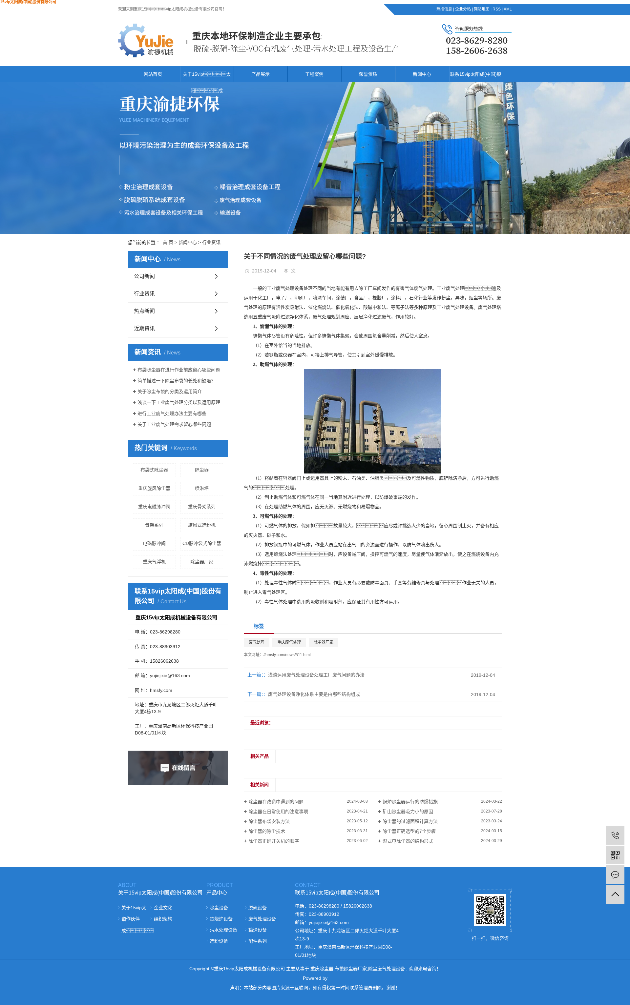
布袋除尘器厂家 (351, 968)
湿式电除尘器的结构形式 (408, 841)
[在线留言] (615, 874)
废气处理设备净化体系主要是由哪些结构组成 (314, 694)
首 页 (168, 242)
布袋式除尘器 (154, 469)
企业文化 (163, 907)
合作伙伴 (130, 918)
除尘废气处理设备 (386, 968)
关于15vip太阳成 (207, 82)
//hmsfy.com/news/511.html (287, 655)
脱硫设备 (257, 907)
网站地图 (482, 9)
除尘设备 (219, 907)
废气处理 (256, 642)
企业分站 (463, 9)
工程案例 (314, 74)
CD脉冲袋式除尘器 (201, 543)
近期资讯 (144, 328)
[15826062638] (615, 835)
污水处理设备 (223, 930)
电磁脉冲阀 (154, 543)
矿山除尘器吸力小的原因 (408, 811)
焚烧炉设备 (221, 918)
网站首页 (153, 74)
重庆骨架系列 (202, 506)
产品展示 (260, 74)
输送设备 (257, 930)
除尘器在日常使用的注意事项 (278, 811)
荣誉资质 (368, 74)
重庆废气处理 (289, 642)
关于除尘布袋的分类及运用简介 (169, 391)
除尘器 (202, 469)
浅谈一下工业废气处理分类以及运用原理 (178, 402)
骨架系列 (154, 525)
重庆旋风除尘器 (154, 488)
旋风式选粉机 (202, 525)
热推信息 (444, 9)
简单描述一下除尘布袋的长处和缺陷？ (176, 380)
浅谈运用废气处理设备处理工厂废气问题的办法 (316, 674)
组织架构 (163, 918)
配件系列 (257, 941)
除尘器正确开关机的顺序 (273, 841)
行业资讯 (211, 242)
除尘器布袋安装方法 (269, 821)
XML (508, 9)
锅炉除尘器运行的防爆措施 (410, 801)
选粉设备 (219, 941)
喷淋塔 (202, 488)
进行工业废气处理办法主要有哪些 (171, 413)
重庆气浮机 (154, 561)
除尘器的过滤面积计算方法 (410, 821)
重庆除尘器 (321, 968)
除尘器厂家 (201, 561)
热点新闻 (144, 311)
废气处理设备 (262, 918)
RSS (497, 9)
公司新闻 (144, 276)
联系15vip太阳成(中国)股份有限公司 (475, 82)
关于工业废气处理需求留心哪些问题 (174, 424)
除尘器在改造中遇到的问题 (276, 801)
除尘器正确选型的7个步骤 (409, 831)
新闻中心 (422, 74)
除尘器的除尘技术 (266, 831)
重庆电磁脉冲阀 (154, 506)
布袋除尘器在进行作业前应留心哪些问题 (178, 369)
